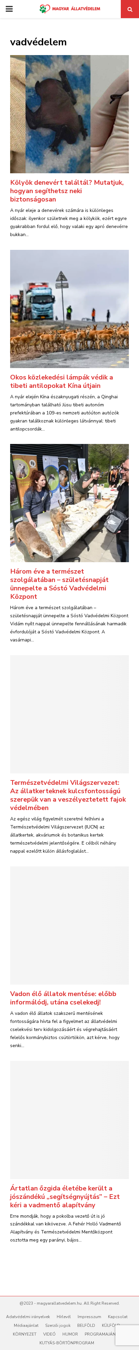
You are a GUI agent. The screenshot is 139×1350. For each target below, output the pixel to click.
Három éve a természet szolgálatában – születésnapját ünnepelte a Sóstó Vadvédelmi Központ (59, 584)
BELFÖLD (86, 1325)
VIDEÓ (49, 1334)
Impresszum (89, 1316)
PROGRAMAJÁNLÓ (103, 1334)
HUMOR (70, 1334)
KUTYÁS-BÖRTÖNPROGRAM (66, 1343)
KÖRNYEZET (24, 1334)
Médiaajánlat (26, 1325)
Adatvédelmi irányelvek (28, 1316)
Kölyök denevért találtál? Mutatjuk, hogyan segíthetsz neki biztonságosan (67, 191)
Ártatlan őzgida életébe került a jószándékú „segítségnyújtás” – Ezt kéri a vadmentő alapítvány (65, 1197)
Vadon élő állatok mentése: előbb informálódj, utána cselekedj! (63, 998)
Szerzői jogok (58, 1325)
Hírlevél (64, 1316)
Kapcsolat (118, 1316)
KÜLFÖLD (111, 1325)
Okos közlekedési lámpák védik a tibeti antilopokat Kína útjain (61, 381)
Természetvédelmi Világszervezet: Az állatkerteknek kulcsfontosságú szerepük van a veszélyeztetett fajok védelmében (68, 795)
